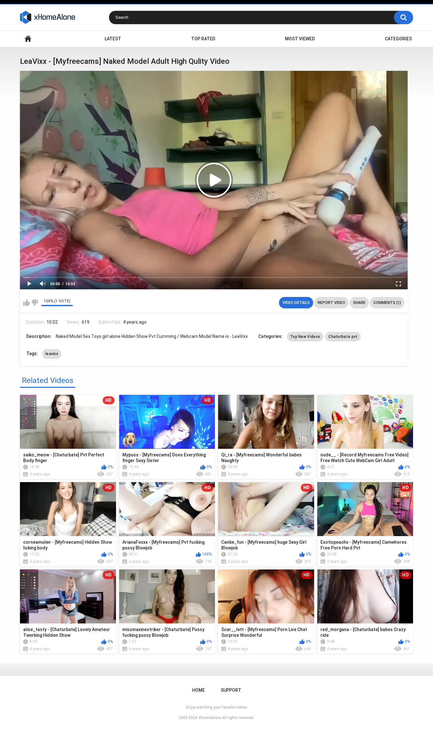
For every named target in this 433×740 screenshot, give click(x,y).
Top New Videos (305, 336)
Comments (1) (387, 302)
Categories (398, 38)
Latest (113, 38)
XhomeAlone (210, 718)
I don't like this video (34, 302)
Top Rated (203, 38)
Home (28, 39)
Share (359, 302)
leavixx (51, 354)
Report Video (331, 302)
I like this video (26, 302)
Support (231, 690)
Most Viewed (300, 38)
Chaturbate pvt (343, 336)
